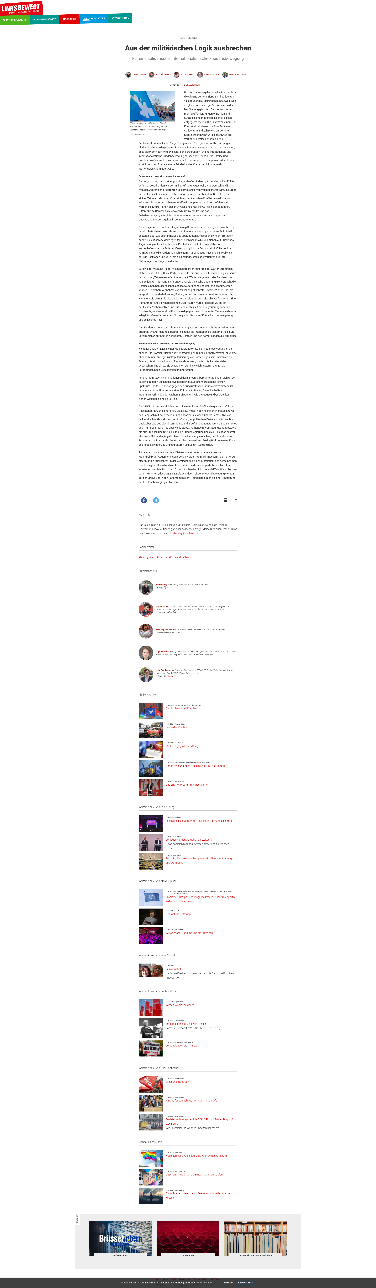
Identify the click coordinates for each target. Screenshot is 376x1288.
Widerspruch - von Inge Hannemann (255, 1255)
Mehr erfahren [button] (204, 1282)
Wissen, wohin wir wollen (180, 1004)
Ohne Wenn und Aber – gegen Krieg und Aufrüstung (195, 765)
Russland (175, 557)
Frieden (162, 557)
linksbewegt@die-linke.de (183, 533)
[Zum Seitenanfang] (236, 500)
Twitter (170, 676)
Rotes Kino (120, 1255)
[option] (120, 1239)
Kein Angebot (173, 969)
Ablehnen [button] (228, 1283)
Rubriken (76, 1218)
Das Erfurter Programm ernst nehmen (187, 784)
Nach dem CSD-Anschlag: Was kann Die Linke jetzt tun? (197, 1155)
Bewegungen (147, 557)
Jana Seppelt (162, 629)
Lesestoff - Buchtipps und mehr (188, 1255)
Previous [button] (84, 1239)
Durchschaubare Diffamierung (183, 708)
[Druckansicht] (225, 500)
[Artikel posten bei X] (156, 500)
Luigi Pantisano (163, 670)
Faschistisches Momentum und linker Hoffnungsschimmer (199, 820)
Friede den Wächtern (177, 727)
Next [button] (292, 1239)
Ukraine (188, 557)
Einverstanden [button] (245, 1283)
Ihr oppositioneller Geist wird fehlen (186, 1023)
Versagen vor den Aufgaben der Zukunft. (189, 839)
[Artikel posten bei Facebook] (144, 500)
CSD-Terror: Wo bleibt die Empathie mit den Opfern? (195, 1174)
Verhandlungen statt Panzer (182, 1045)
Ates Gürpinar (162, 606)
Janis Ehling (161, 584)
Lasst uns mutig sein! (178, 1081)
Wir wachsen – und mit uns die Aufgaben (189, 932)
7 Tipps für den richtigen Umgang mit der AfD (192, 1100)
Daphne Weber (162, 651)
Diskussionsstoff (193, 85)
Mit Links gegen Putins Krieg (182, 746)
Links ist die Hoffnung (178, 914)
